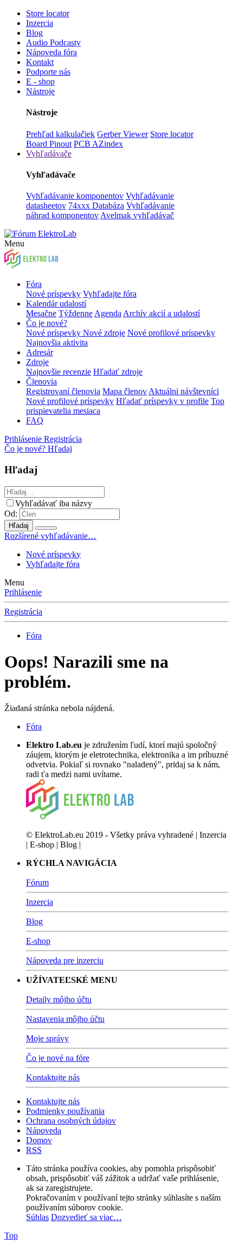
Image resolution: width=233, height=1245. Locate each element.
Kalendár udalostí (56, 303)
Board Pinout (49, 143)
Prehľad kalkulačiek (60, 134)
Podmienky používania (65, 1111)
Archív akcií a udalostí (161, 313)
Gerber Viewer (122, 134)
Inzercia (39, 23)
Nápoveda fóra (51, 52)
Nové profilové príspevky (171, 332)
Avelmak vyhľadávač (137, 215)
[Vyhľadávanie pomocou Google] (46, 528)
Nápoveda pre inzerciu (64, 960)
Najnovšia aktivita (57, 342)
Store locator (47, 13)
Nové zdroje (104, 332)
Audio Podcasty (53, 42)
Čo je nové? (46, 323)
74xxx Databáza (96, 205)
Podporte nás (48, 71)
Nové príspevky (53, 293)
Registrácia (23, 611)
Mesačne (41, 313)
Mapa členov (124, 391)
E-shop (38, 941)
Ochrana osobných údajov (71, 1120)
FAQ (34, 420)
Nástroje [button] (40, 91)
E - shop (40, 81)
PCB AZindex (98, 143)
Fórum (37, 882)
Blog (34, 32)
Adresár (39, 352)
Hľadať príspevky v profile (162, 401)
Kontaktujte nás (53, 1077)
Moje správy (47, 1038)
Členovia (41, 381)
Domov (39, 1140)
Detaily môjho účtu (59, 999)
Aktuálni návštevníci (183, 391)
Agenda (107, 313)
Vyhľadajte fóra (110, 293)
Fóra (34, 284)
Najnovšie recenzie (58, 371)
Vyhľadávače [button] (49, 153)
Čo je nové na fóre (57, 1058)
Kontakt (40, 62)
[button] (14, 243)
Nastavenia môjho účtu (65, 1019)
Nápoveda (43, 1130)
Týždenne (76, 313)
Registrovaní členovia (63, 391)
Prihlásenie (23, 592)
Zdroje (37, 362)
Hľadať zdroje (118, 371)
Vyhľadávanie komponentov (75, 195)
